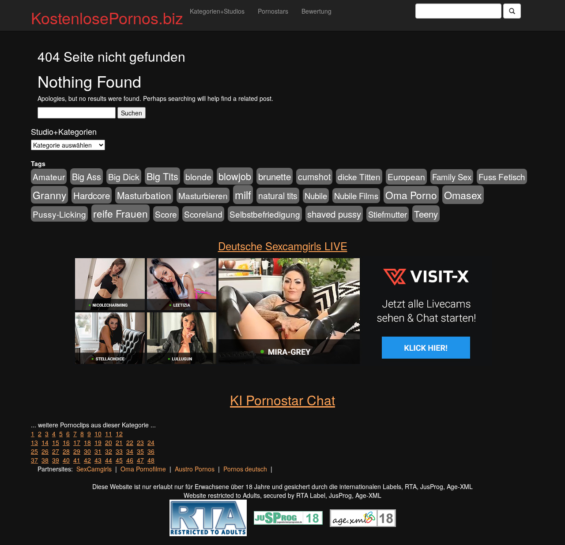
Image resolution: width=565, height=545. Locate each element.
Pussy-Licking (59, 214)
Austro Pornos (195, 468)
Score (166, 214)
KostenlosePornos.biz (107, 17)
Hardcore (91, 195)
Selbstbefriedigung (265, 214)
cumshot (314, 177)
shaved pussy (334, 214)
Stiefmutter (387, 214)
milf (243, 194)
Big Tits (162, 176)
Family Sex (451, 176)
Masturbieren (203, 195)
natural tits (278, 195)
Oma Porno (411, 195)
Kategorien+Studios (217, 11)
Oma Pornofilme (143, 468)
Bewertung (316, 11)
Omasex (463, 194)
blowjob (234, 176)
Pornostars (273, 11)
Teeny (426, 213)
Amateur (49, 176)
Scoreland (203, 214)
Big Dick (123, 176)
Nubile (316, 195)
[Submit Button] (512, 11)
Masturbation (144, 195)
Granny (49, 195)
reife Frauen (120, 213)
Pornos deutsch (245, 468)
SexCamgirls (94, 468)
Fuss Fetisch (501, 176)
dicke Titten (359, 176)
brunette (274, 176)
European (406, 177)
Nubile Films (356, 195)
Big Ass (86, 176)
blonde (198, 177)
